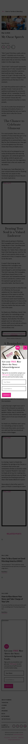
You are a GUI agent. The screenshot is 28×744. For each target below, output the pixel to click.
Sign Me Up (6, 395)
